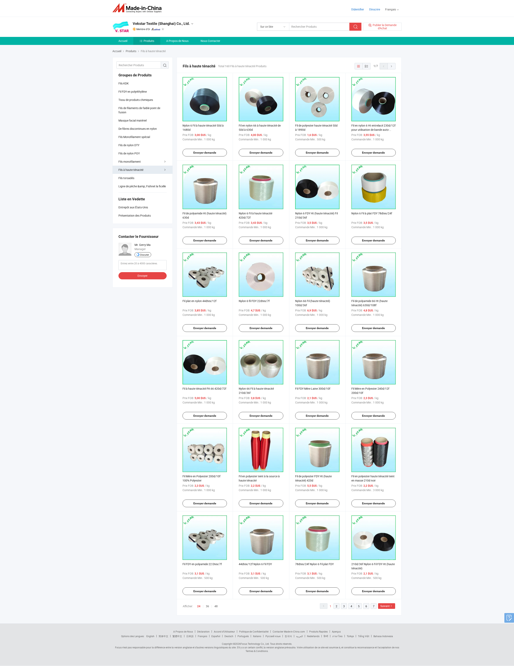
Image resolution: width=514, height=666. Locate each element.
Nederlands (313, 636)
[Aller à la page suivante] (391, 66)
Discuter (144, 254)
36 (207, 606)
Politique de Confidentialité (253, 631)
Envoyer (143, 276)
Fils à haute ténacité (130, 170)
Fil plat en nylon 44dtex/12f (199, 301)
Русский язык (272, 636)
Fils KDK (123, 83)
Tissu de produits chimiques (135, 100)
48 (216, 606)
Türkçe (350, 636)
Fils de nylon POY (129, 153)
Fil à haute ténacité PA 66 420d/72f (204, 388)
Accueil (122, 41)
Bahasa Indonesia (383, 636)
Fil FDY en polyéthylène (132, 91)
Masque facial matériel (132, 120)
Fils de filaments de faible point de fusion (139, 110)
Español (215, 636)
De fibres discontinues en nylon (137, 129)
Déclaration (203, 631)
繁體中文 (177, 636)
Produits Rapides (318, 631)
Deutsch (228, 636)
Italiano (257, 636)
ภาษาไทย (337, 636)
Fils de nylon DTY (128, 145)
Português (243, 636)
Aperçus (336, 631)
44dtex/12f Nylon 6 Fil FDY (255, 564)
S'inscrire (374, 9)
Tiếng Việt (363, 636)
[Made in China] (138, 8)
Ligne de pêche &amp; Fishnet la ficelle (142, 186)
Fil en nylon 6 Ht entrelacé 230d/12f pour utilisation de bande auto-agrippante (373, 130)
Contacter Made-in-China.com (289, 631)
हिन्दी (326, 636)
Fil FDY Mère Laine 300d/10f (312, 388)
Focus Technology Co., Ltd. (255, 643)
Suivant (385, 606)
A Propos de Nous (177, 41)
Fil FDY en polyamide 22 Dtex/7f (202, 564)
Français (202, 636)
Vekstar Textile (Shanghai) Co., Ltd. (161, 23)
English (150, 636)
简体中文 (163, 636)
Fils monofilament (129, 161)
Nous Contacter (210, 41)
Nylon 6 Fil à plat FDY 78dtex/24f (371, 213)
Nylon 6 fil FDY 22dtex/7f (254, 301)
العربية (299, 636)
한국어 (288, 636)
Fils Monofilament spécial (134, 137)
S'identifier (357, 9)
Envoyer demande (204, 152)
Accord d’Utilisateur (224, 631)
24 (198, 606)
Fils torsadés (126, 178)
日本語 (190, 636)
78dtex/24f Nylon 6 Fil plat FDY (314, 564)
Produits (149, 41)
